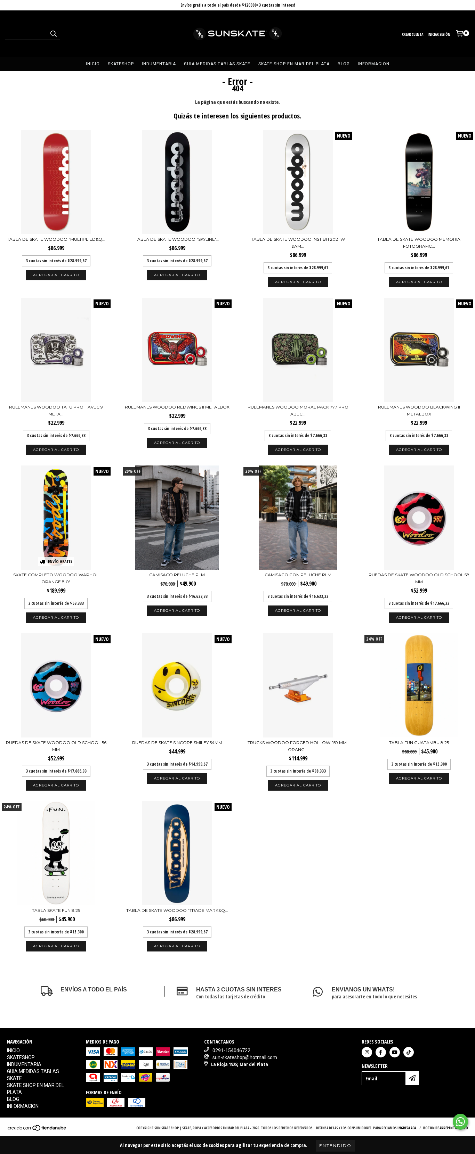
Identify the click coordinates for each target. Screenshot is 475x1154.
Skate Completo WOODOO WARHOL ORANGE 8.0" (56, 578)
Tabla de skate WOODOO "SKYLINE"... (177, 239)
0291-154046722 (231, 1050)
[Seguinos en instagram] (367, 1052)
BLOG (344, 63)
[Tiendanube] (37, 1129)
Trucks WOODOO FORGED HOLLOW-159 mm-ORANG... (298, 746)
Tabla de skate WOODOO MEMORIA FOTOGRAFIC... (418, 243)
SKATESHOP (121, 63)
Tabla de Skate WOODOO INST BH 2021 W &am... (298, 243)
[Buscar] (53, 33)
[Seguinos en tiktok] (408, 1052)
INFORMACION (373, 63)
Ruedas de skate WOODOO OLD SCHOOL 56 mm (56, 746)
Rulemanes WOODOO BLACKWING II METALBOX (419, 410)
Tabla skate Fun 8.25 (56, 910)
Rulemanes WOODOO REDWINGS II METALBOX (177, 407)
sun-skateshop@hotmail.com (244, 1057)
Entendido (335, 1145)
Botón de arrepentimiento (445, 1128)
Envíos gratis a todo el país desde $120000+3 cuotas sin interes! (237, 5)
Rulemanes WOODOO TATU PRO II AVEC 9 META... (56, 410)
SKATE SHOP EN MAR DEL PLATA (294, 63)
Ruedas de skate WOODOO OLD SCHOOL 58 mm (419, 578)
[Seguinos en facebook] (381, 1052)
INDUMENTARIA (159, 63)
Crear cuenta (412, 34)
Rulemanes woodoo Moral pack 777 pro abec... (298, 410)
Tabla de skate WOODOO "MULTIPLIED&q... (56, 239)
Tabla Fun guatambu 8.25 (419, 742)
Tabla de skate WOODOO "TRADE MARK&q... (177, 910)
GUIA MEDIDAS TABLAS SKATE (217, 63)
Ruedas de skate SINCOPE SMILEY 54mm (177, 742)
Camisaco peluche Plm (177, 574)
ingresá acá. (407, 1128)
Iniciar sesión (439, 34)
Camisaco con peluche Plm (298, 574)
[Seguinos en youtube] (394, 1052)
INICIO (93, 63)
